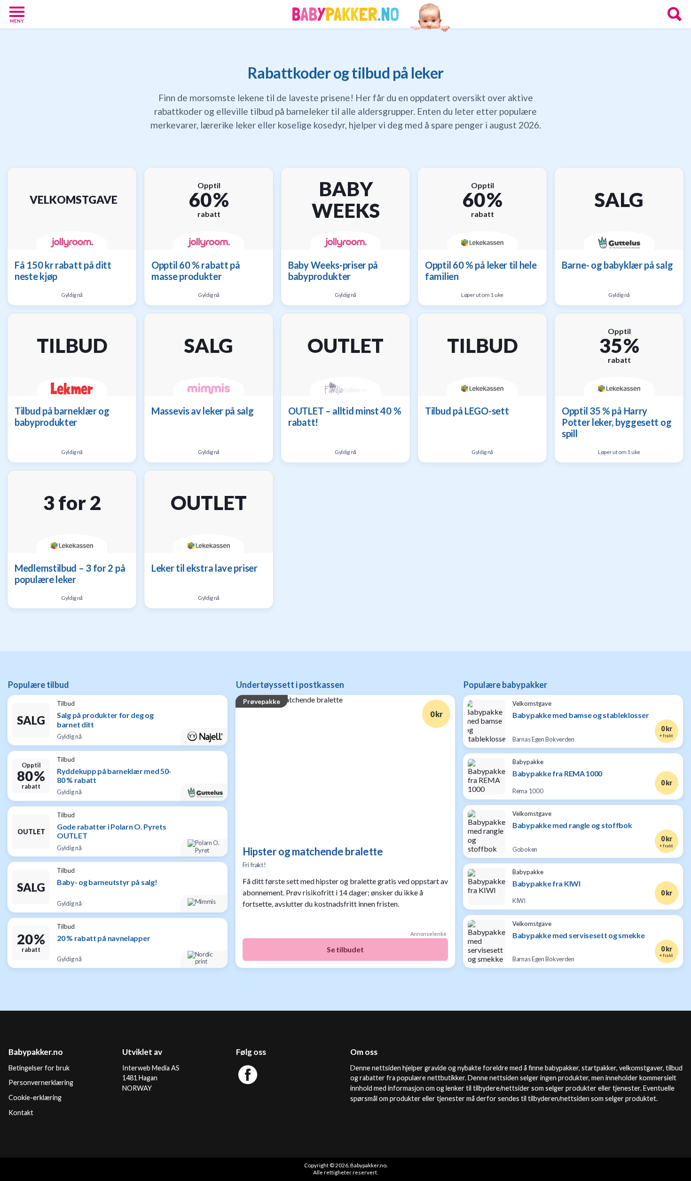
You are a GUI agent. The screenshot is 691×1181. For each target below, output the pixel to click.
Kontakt (20, 1113)
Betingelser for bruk (39, 1068)
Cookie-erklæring (35, 1097)
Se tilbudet (345, 949)
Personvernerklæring (40, 1082)
